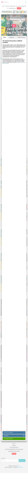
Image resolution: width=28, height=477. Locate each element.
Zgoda (4, 37)
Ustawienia (11, 37)
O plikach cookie (21, 37)
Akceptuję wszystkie (8, 438)
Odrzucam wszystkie (8, 432)
